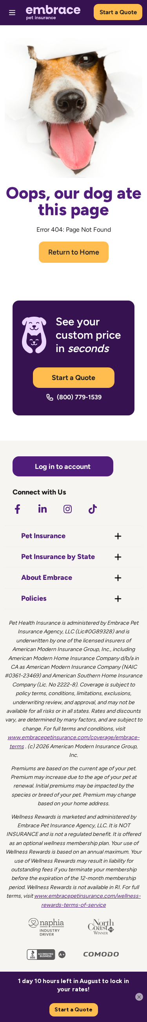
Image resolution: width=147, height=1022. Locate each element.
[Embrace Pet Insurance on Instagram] (67, 509)
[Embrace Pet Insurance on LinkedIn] (42, 509)
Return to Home (73, 252)
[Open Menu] (12, 12)
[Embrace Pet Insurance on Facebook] (17, 509)
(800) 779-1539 (79, 397)
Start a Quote (118, 12)
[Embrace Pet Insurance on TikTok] (92, 509)
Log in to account (63, 466)
